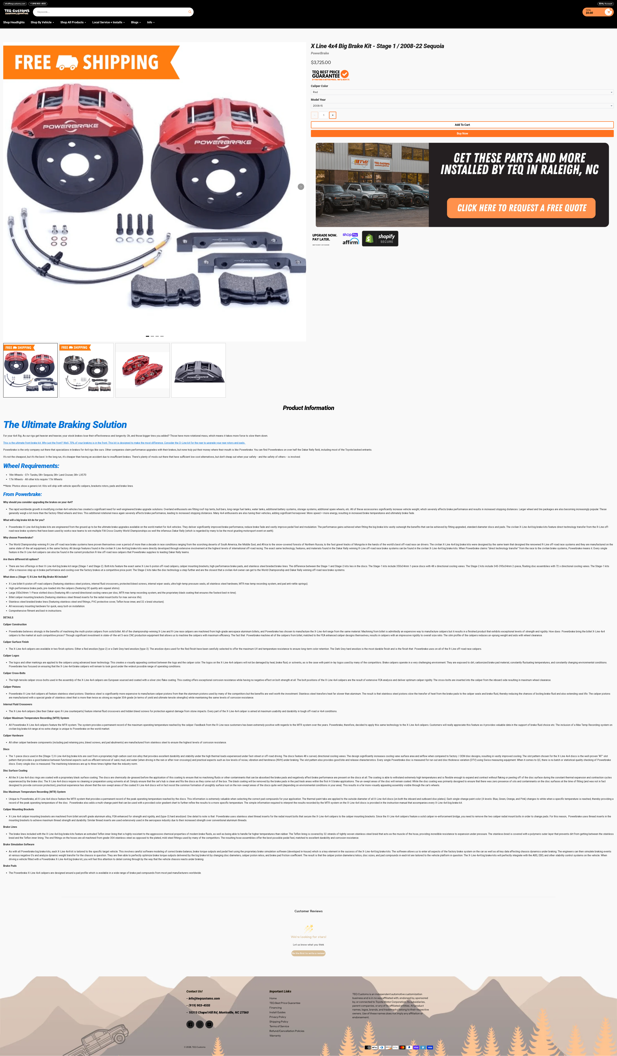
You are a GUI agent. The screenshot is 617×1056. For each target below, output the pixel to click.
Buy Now (462, 133)
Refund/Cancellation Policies (286, 1031)
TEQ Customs (198, 1047)
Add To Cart (462, 124)
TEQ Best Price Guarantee (284, 1003)
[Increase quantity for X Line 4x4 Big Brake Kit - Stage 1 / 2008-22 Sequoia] (332, 115)
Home (273, 998)
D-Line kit (184, 442)
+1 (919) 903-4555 (38, 3)
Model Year (318, 99)
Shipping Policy (278, 1021)
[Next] (301, 187)
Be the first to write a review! (308, 953)
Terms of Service (279, 1026)
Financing (275, 1007)
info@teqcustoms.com (15, 3)
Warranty (275, 1035)
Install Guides (277, 1012)
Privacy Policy (277, 1017)
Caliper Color (319, 86)
